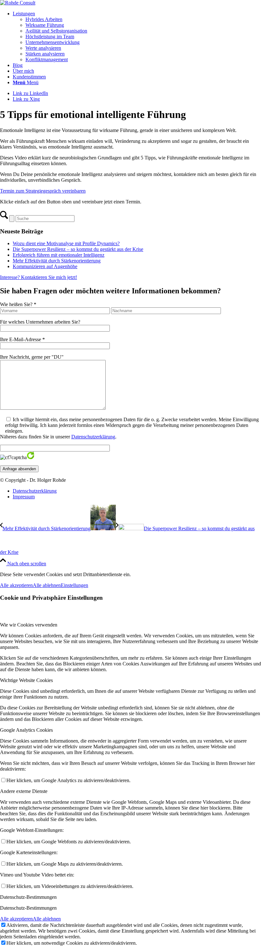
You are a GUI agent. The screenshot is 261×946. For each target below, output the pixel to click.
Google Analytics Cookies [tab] (26, 730)
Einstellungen (74, 585)
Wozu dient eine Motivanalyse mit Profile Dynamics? (66, 243)
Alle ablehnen (47, 585)
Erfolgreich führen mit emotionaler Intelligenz (58, 255)
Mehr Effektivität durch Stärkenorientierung (57, 260)
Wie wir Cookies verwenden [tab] (28, 624)
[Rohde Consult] (17, 2)
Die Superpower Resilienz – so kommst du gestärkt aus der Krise (78, 249)
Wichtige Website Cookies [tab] (26, 680)
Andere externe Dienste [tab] (23, 791)
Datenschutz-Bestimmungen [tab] (28, 897)
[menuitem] (137, 36)
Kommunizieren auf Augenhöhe (45, 266)
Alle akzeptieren (16, 585)
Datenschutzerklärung (93, 436)
